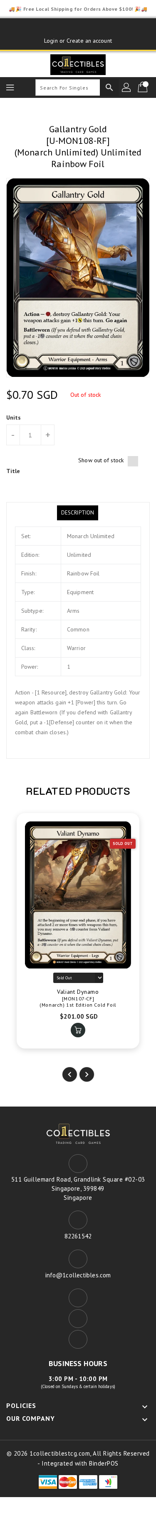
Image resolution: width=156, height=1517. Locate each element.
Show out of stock (101, 460)
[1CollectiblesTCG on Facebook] (62, 28)
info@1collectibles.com (78, 1275)
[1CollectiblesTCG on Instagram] (94, 28)
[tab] (77, 512)
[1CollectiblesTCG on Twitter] (78, 28)
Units (13, 417)
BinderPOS (104, 1463)
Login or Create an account (78, 40)
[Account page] (127, 87)
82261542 (78, 1236)
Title (13, 471)
